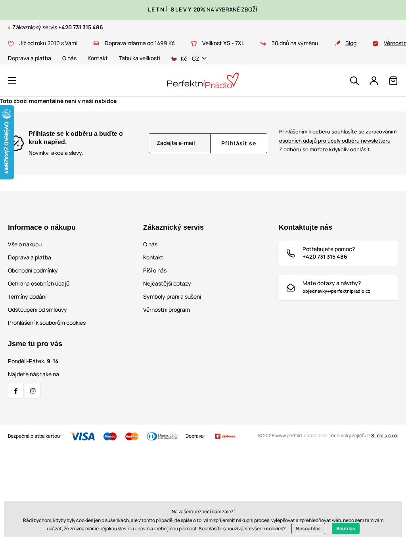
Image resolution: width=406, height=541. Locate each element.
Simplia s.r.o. (384, 435)
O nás (69, 58)
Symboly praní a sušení (172, 296)
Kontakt (98, 58)
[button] (12, 80)
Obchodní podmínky (33, 270)
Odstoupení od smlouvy (37, 309)
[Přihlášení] (374, 81)
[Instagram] (33, 391)
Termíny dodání (27, 296)
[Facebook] (16, 391)
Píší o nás (155, 270)
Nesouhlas (308, 528)
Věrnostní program (166, 309)
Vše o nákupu (25, 244)
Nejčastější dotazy (167, 283)
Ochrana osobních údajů (38, 283)
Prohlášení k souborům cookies (47, 322)
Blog (350, 43)
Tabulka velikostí (139, 58)
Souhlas (345, 528)
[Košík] (393, 81)
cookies (274, 528)
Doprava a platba (29, 58)
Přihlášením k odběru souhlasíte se (337, 136)
